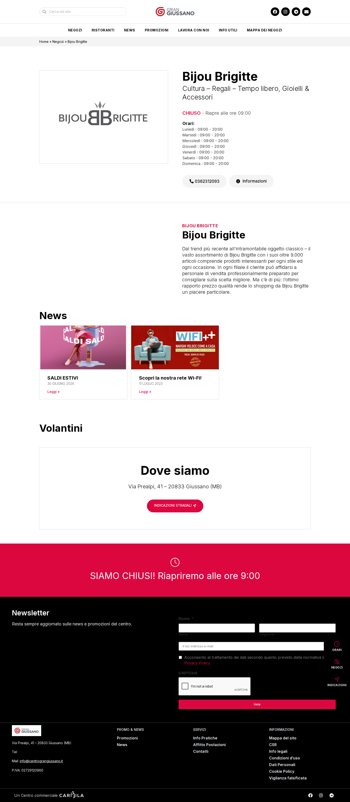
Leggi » (53, 392)
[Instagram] (285, 11)
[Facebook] (275, 11)
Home (44, 42)
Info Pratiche (205, 738)
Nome (186, 618)
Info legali (278, 751)
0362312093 (207, 181)
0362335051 (31, 752)
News (129, 30)
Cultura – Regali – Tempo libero (230, 88)
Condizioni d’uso (284, 758)
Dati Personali (282, 764)
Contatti (200, 751)
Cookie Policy (281, 771)
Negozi (75, 30)
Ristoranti (103, 30)
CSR (273, 744)
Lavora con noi (193, 30)
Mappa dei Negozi (264, 30)
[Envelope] (306, 11)
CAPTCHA (188, 673)
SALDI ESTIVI (62, 378)
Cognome (267, 634)
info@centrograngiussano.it (41, 761)
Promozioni (157, 30)
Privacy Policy (197, 663)
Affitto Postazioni (209, 744)
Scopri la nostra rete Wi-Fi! (170, 378)
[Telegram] (296, 11)
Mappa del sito (282, 738)
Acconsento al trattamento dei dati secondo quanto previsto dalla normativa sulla (257, 660)
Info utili (228, 30)
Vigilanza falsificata (288, 778)
